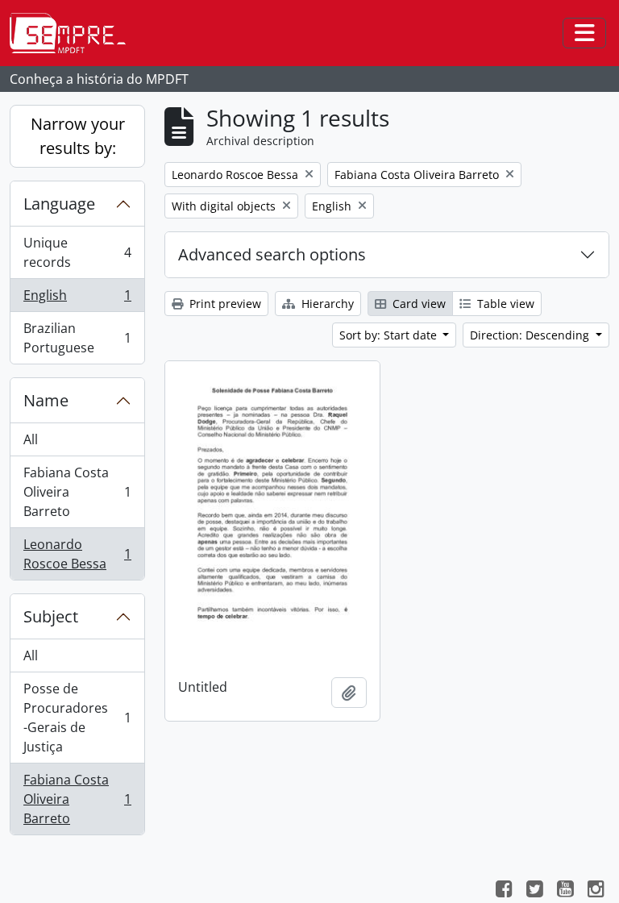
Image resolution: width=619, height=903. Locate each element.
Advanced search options (272, 254)
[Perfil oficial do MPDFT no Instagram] (595, 891)
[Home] (74, 33)
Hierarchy (326, 303)
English (77, 299)
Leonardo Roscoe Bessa (77, 553)
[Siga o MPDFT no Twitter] (534, 891)
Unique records (77, 252)
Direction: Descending (531, 335)
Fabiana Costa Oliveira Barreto (77, 492)
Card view (417, 303)
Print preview (223, 303)
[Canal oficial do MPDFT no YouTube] (565, 891)
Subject (50, 616)
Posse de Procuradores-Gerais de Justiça (77, 717)
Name (46, 400)
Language (59, 203)
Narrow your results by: (78, 136)
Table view (504, 303)
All (30, 439)
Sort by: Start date (389, 335)
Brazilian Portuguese (77, 337)
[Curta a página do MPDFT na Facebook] (503, 891)
